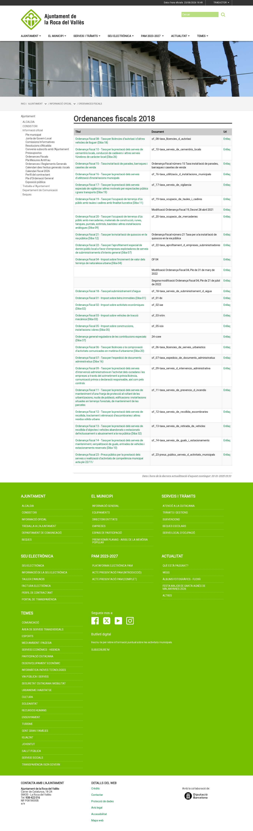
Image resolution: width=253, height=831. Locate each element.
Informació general (105, 505)
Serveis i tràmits (86, 36)
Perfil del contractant (38, 174)
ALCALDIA (29, 121)
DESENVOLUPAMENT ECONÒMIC (41, 663)
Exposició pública (35, 182)
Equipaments (101, 512)
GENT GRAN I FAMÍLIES (35, 730)
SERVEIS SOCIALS (32, 757)
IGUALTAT (27, 737)
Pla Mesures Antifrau (38, 160)
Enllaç (227, 138)
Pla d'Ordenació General (40, 178)
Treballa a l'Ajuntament (36, 186)
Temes (201, 36)
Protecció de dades (102, 801)
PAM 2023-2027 (151, 36)
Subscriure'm (100, 649)
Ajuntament (29, 36)
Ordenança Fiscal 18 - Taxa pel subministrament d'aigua (108, 291)
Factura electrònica (36, 585)
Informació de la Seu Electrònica (44, 572)
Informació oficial (60, 103)
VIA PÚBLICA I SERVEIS (35, 676)
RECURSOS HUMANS (34, 710)
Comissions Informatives (40, 141)
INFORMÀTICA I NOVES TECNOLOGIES (44, 669)
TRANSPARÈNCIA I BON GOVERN (41, 764)
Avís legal (96, 807)
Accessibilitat (99, 814)
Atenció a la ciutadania (179, 505)
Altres (167, 595)
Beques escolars (174, 526)
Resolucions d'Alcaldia (38, 145)
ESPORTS (27, 636)
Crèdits (95, 788)
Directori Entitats (104, 519)
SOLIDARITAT (30, 703)
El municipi (56, 36)
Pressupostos (34, 152)
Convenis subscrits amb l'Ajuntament (47, 149)
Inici (23, 103)
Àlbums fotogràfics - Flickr (182, 579)
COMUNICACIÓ (30, 622)
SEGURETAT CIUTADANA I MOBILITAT (44, 683)
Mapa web (97, 820)
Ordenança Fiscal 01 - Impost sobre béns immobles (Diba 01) (110, 298)
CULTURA (27, 697)
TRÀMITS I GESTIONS (175, 512)
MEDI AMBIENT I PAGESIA (37, 642)
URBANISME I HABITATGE (37, 690)
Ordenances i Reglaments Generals (46, 163)
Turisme (27, 723)
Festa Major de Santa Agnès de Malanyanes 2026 (184, 587)
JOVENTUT (28, 744)
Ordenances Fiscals (90, 103)
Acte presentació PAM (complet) (114, 579)
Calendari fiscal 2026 (38, 171)
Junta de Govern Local (38, 138)
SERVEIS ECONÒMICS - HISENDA (41, 649)
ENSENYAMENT (31, 717)
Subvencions (171, 519)
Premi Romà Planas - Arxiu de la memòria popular (120, 541)
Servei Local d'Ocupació (179, 532)
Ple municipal (33, 134)
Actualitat (179, 36)
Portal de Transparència (39, 599)
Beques (27, 194)
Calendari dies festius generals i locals (48, 167)
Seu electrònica (119, 36)
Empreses (99, 526)
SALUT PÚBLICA (31, 751)
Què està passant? (175, 565)
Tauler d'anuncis (33, 579)
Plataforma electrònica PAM (112, 565)
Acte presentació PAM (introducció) (117, 572)
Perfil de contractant (37, 592)
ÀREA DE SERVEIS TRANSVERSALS (43, 629)
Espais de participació (107, 532)
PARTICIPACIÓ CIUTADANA (37, 656)
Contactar (97, 795)
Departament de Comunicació (40, 190)
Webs (166, 572)
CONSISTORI (30, 126)
